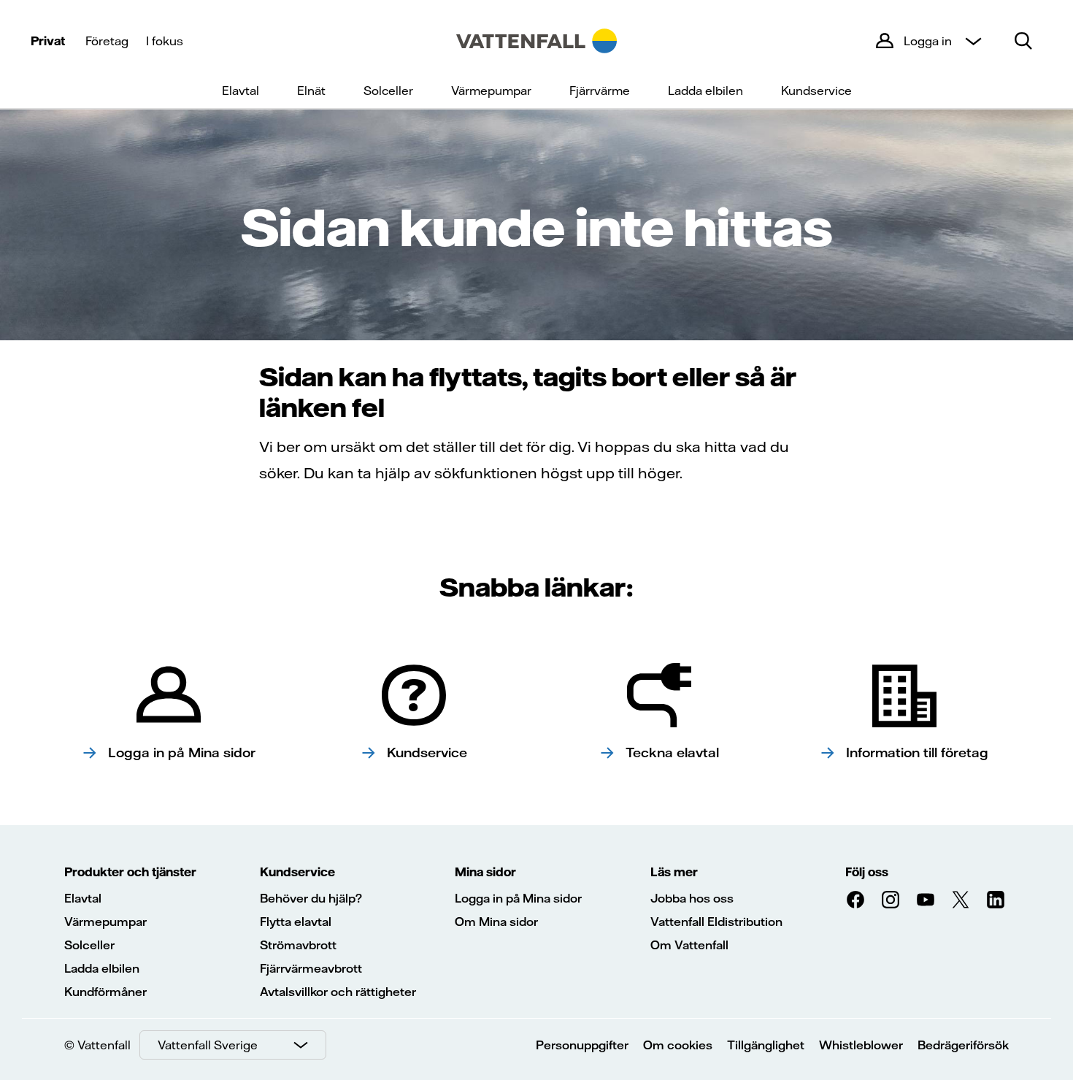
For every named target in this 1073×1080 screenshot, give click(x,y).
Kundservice (816, 90)
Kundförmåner (105, 991)
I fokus (164, 41)
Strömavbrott (298, 945)
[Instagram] (890, 899)
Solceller (388, 90)
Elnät (311, 90)
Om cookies (677, 1045)
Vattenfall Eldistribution (716, 921)
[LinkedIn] (995, 899)
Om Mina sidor (496, 921)
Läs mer (674, 872)
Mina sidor (485, 872)
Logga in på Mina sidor (518, 898)
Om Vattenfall (689, 945)
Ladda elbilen (705, 90)
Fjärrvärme (599, 90)
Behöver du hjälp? (311, 898)
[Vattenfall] (536, 41)
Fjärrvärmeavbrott (311, 968)
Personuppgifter (582, 1045)
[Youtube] (925, 899)
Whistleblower (861, 1045)
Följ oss (866, 872)
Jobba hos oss (692, 898)
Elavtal (240, 90)
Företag (106, 41)
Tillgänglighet (765, 1045)
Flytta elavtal (295, 921)
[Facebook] (855, 899)
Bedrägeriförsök (963, 1045)
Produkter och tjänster (130, 872)
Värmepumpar (491, 90)
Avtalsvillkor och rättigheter (338, 991)
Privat (48, 41)
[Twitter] (960, 899)
